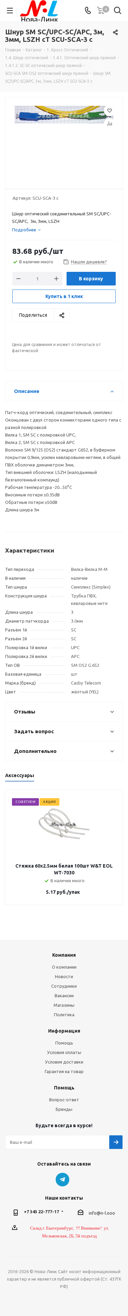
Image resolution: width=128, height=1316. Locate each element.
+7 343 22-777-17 (41, 1211)
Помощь (64, 1042)
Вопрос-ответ (64, 1099)
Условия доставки (64, 1061)
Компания (64, 955)
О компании (64, 967)
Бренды (64, 1109)
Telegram (62, 1179)
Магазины (64, 1005)
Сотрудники (64, 986)
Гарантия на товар (64, 1071)
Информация (64, 1031)
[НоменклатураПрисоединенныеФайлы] (64, 140)
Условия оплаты (64, 1052)
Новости (64, 976)
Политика (64, 1014)
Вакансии (64, 995)
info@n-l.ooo (102, 1213)
